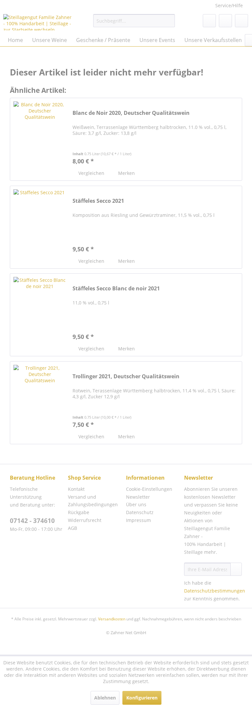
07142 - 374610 (32, 520)
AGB (72, 528)
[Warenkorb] (241, 20)
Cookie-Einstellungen (149, 489)
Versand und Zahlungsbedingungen (93, 501)
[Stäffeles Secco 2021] (39, 227)
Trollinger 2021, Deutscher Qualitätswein (126, 376)
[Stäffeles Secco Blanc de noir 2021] (39, 315)
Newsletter (138, 497)
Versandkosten (111, 619)
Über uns (136, 504)
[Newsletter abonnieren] (236, 569)
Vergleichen (90, 173)
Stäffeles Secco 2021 (98, 201)
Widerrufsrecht (84, 520)
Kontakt (76, 489)
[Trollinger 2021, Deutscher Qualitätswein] (39, 403)
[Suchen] (169, 20)
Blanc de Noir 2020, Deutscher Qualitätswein (131, 113)
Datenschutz (140, 512)
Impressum (138, 520)
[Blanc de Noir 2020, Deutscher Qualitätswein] (39, 139)
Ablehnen (105, 698)
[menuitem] (134, 20)
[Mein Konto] (225, 20)
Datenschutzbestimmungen (214, 591)
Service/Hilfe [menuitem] (229, 5)
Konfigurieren (142, 698)
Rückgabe (78, 512)
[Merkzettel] (209, 20)
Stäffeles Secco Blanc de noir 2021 (116, 288)
